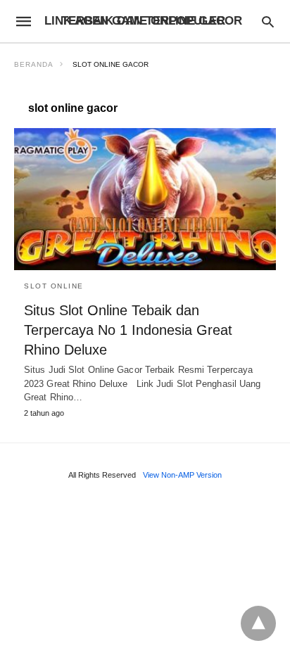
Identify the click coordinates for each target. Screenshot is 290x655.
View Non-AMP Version (182, 475)
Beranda (33, 64)
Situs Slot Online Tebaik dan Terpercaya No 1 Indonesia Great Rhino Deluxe (128, 330)
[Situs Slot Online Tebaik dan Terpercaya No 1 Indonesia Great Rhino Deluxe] (145, 199)
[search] (268, 21)
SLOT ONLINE (54, 286)
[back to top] (258, 623)
